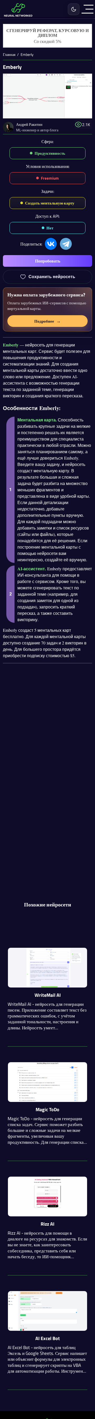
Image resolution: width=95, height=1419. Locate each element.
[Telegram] (66, 244)
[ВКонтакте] (51, 244)
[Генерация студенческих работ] (47, 36)
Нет (49, 228)
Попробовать (47, 261)
